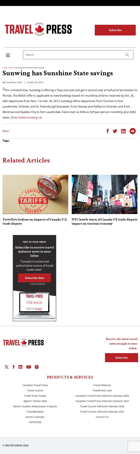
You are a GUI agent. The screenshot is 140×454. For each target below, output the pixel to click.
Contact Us (102, 416)
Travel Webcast (102, 385)
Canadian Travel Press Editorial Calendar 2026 (102, 395)
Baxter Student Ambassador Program (35, 406)
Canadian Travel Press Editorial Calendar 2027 (102, 401)
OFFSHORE (35, 422)
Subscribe (115, 30)
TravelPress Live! (102, 390)
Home (5, 67)
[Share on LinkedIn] (123, 131)
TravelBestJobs (35, 411)
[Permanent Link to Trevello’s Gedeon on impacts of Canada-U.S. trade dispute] (35, 194)
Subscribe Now (34, 278)
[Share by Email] (133, 131)
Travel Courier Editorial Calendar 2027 (102, 411)
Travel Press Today (35, 395)
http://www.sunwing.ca (26, 117)
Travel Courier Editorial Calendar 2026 (102, 406)
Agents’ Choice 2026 (35, 401)
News (11, 67)
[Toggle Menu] (8, 55)
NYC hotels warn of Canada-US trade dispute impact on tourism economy (104, 221)
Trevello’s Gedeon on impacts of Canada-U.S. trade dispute (35, 221)
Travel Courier (35, 390)
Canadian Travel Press (35, 385)
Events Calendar (35, 416)
